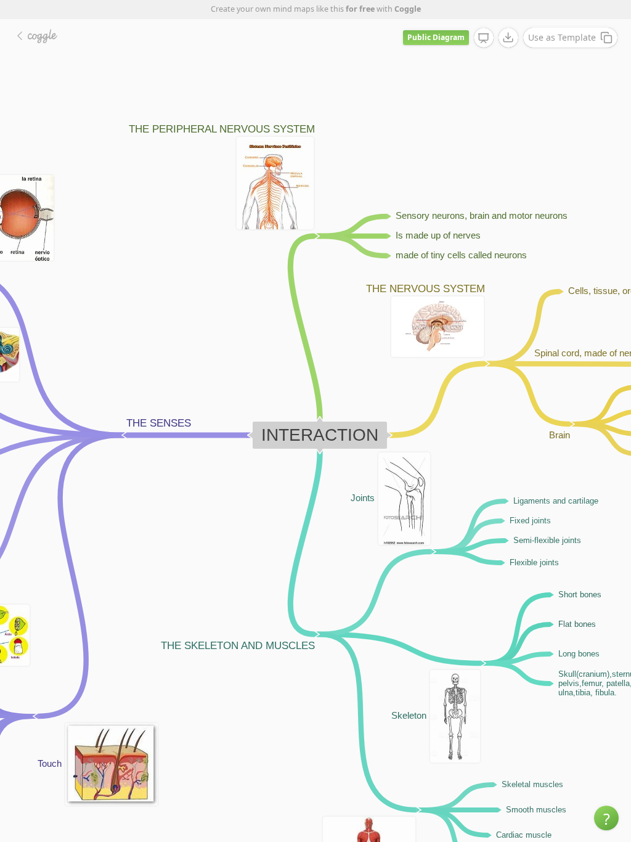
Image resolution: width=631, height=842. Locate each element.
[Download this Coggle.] (508, 37)
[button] (606, 818)
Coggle (407, 9)
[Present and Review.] (484, 38)
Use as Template (562, 37)
